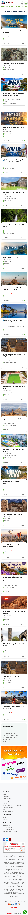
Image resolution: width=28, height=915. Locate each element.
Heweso (4, 912)
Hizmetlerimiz (6, 796)
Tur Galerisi (5, 800)
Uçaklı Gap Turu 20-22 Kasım (11, 676)
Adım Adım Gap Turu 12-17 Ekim (12, 514)
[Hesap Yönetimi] (26, 3)
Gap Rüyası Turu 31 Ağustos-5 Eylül (13, 63)
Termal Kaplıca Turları (9, 733)
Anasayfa (5, 794)
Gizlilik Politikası (6, 802)
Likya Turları (7, 739)
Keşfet (22, 43)
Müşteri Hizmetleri (7, 798)
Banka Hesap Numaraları (9, 803)
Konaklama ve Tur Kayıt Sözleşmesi (12, 805)
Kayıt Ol (5, 819)
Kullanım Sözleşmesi (8, 807)
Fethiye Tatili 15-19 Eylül (10, 257)
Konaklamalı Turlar (9, 731)
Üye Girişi (5, 817)
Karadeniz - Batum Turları (11, 737)
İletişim (4, 809)
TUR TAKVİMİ (7, 741)
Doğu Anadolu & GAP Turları (11, 735)
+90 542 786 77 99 (8, 6)
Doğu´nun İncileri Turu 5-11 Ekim (13, 419)
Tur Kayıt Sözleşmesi (8, 811)
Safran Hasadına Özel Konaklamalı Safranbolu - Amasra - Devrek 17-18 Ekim (14, 579)
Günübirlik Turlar (8, 729)
